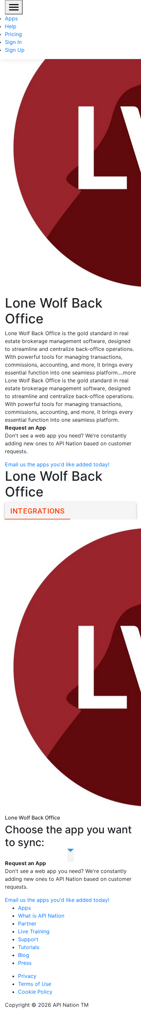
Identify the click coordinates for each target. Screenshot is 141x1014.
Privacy (27, 976)
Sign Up (15, 50)
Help (10, 26)
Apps (11, 18)
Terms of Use (34, 984)
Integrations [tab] (37, 511)
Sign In (13, 42)
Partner (27, 923)
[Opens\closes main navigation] (14, 7)
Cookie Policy (35, 991)
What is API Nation (41, 915)
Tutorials (28, 947)
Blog (23, 955)
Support (28, 939)
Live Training (34, 931)
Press (24, 963)
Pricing (13, 34)
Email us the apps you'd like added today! (57, 464)
